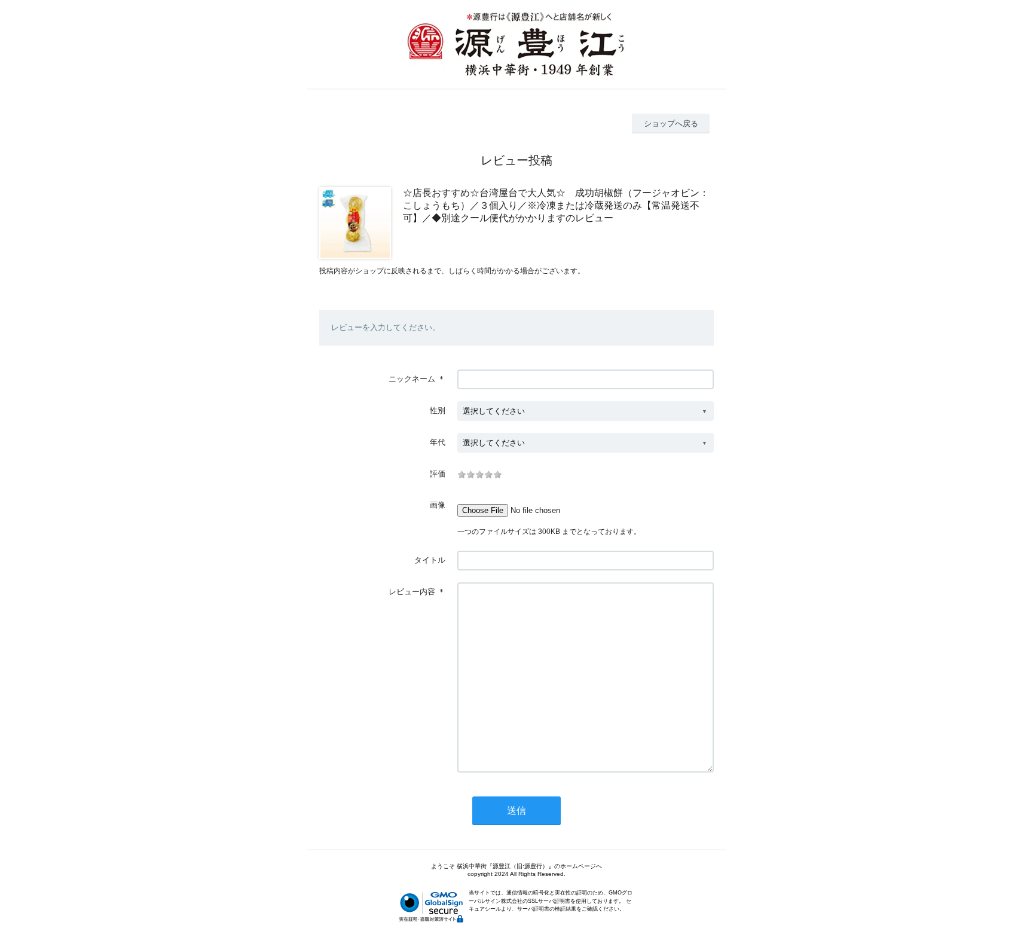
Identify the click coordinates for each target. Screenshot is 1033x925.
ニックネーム (412, 378)
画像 (437, 504)
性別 (437, 410)
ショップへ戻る (671, 123)
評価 (437, 473)
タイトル (429, 559)
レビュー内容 (412, 591)
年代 (437, 442)
